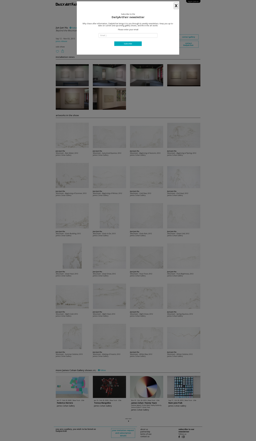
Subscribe (128, 43)
